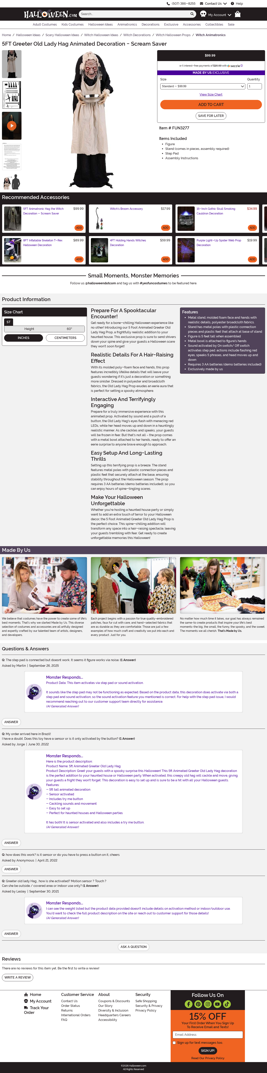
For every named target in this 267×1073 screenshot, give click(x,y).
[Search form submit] (192, 14)
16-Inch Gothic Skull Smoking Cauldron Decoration (216, 211)
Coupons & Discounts (114, 1001)
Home (35, 994)
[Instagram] (208, 1004)
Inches (23, 338)
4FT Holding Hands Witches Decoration (128, 243)
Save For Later (211, 116)
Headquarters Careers (114, 1015)
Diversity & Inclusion (113, 1010)
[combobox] (133, 14)
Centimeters (65, 338)
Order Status (70, 1006)
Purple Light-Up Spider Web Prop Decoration (219, 243)
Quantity (253, 79)
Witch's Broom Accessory (126, 208)
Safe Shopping (146, 1001)
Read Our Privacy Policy (207, 1058)
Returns (67, 1010)
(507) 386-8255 (183, 3)
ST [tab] (9, 322)
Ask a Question (134, 947)
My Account (40, 1001)
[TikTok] (227, 1004)
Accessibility (107, 1020)
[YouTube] (217, 1004)
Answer (11, 722)
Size (163, 79)
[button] (215, 14)
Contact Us (213, 3)
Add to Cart (211, 104)
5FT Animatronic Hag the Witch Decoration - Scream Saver (43, 211)
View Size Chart (211, 94)
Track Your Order (36, 1010)
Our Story (105, 1006)
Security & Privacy (148, 1006)
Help (239, 3)
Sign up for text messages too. (200, 1043)
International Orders (75, 1015)
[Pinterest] (198, 1004)
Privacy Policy (145, 1010)
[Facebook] (189, 1004)
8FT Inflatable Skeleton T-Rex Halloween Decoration (42, 243)
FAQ (64, 1020)
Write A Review (17, 977)
